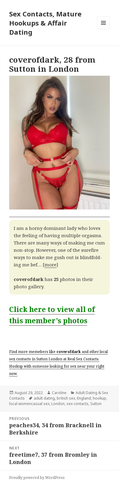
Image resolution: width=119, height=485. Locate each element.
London (58, 403)
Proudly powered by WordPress (37, 477)
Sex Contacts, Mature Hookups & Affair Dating (45, 22)
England (84, 398)
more (50, 265)
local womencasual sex (29, 403)
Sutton (96, 403)
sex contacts (77, 403)
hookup (99, 398)
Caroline (59, 392)
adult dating (44, 398)
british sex (66, 398)
